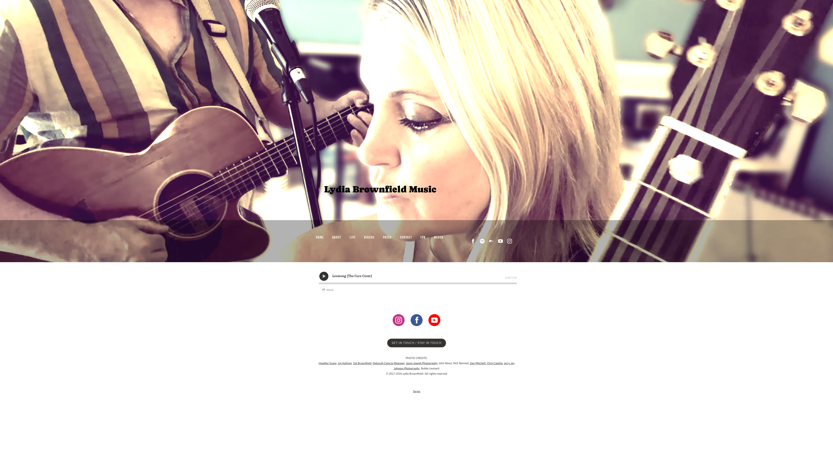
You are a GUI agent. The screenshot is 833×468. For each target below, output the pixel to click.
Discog (369, 237)
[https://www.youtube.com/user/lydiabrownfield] (434, 320)
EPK (422, 237)
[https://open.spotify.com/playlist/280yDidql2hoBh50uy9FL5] (482, 241)
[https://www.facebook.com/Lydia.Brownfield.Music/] (473, 241)
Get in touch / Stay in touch (416, 342)
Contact (406, 237)
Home (320, 237)
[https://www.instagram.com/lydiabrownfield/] (509, 241)
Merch (438, 237)
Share (330, 289)
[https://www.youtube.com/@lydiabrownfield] (500, 241)
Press (387, 237)
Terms (416, 391)
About (336, 237)
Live (353, 237)
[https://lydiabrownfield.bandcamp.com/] (491, 241)
